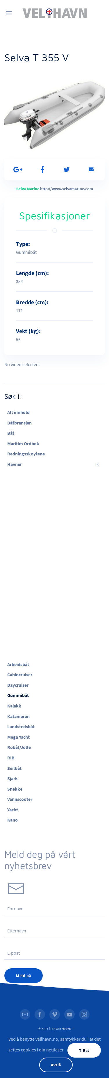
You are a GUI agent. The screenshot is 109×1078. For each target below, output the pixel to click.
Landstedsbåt (21, 726)
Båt (10, 433)
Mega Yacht (18, 737)
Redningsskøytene (26, 454)
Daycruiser (17, 685)
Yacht (12, 810)
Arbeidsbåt (18, 664)
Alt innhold (18, 412)
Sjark (12, 778)
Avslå (56, 1064)
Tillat (84, 1050)
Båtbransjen (19, 423)
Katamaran (18, 716)
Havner (14, 464)
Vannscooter (19, 799)
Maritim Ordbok (23, 443)
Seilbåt (14, 768)
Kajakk (14, 706)
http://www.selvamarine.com (66, 188)
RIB (11, 758)
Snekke (14, 789)
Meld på (23, 975)
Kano (12, 820)
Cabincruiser (19, 674)
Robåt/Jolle (19, 747)
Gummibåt (18, 695)
